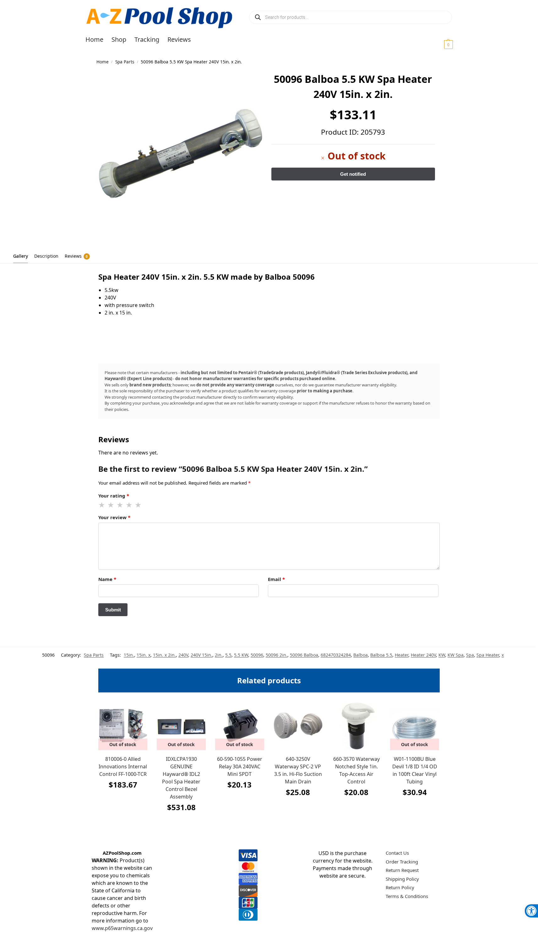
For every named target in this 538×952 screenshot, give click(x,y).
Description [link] (46, 256)
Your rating (113, 495)
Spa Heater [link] (487, 655)
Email (276, 579)
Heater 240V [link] (423, 655)
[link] (531, 910)
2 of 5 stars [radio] (111, 505)
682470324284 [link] (336, 655)
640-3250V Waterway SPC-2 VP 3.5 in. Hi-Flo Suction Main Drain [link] (298, 770)
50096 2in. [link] (276, 655)
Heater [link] (401, 655)
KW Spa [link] (456, 655)
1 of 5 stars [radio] (102, 505)
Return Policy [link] (400, 887)
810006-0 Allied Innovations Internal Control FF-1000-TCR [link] (123, 766)
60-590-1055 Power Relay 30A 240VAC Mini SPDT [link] (239, 766)
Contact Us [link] (397, 853)
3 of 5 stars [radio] (120, 505)
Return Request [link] (402, 870)
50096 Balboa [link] (304, 655)
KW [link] (441, 655)
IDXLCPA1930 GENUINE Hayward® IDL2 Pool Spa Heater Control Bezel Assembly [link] (181, 778)
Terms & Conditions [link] (407, 896)
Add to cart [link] (298, 808)
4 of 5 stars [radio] (129, 505)
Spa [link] (470, 655)
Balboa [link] (360, 655)
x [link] (503, 655)
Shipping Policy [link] (402, 879)
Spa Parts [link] (124, 62)
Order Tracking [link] (402, 861)
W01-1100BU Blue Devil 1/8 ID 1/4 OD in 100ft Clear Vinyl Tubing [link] (414, 770)
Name (107, 579)
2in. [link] (219, 655)
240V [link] (183, 655)
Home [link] (102, 62)
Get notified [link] (123, 800)
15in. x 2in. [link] (164, 655)
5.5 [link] (228, 655)
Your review (114, 517)
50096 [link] (257, 655)
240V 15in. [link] (201, 655)
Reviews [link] (76, 256)
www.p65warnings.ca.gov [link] (122, 928)
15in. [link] (129, 655)
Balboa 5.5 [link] (381, 655)
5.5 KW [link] (241, 655)
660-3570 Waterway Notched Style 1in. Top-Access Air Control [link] (356, 770)
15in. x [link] (143, 655)
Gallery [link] (20, 256)
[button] (441, 44)
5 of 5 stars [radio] (138, 505)
